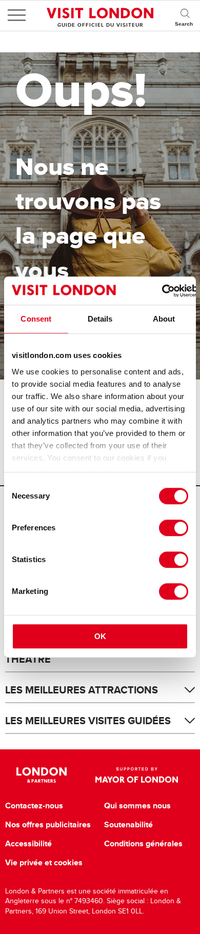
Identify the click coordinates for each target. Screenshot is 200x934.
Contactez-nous (34, 805)
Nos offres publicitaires (48, 824)
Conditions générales (143, 843)
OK (100, 636)
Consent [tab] (36, 318)
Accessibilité (28, 843)
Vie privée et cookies (44, 862)
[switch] (173, 528)
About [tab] (164, 318)
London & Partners (41, 775)
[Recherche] (184, 15)
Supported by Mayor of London (136, 775)
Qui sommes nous (137, 805)
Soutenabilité (128, 824)
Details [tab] (100, 318)
